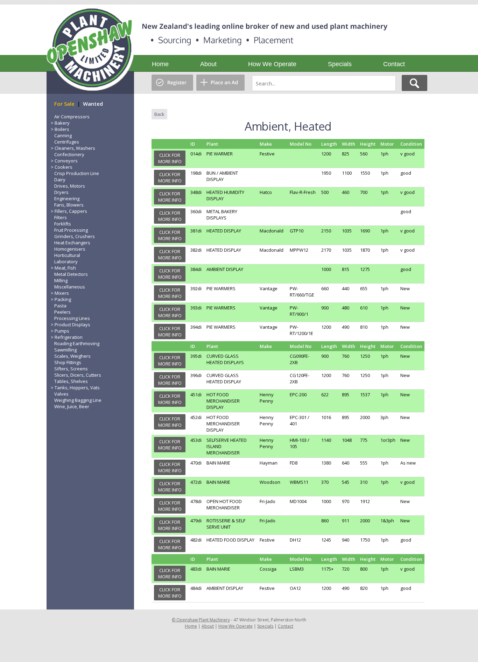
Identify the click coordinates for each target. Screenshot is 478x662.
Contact (394, 64)
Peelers (62, 312)
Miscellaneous (69, 287)
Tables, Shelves (71, 381)
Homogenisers (69, 249)
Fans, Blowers (69, 205)
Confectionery (69, 154)
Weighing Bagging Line (77, 400)
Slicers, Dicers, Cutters (77, 375)
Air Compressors (72, 116)
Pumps (62, 331)
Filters (60, 217)
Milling (61, 280)
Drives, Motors (69, 186)
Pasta (60, 305)
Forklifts (62, 224)
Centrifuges (66, 142)
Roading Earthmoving (76, 343)
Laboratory (66, 261)
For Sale (64, 103)
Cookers (63, 167)
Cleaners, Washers (75, 148)
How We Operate (272, 64)
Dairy (59, 179)
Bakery (62, 123)
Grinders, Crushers (74, 236)
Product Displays (72, 324)
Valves (61, 394)
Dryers (61, 192)
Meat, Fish (65, 268)
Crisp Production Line (76, 173)
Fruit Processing (71, 230)
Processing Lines (72, 318)
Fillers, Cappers (71, 211)
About (208, 64)
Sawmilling (65, 350)
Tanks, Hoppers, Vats (77, 387)
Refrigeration (69, 337)
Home (160, 64)
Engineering (66, 198)
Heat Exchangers (72, 242)
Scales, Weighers (72, 356)
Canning (63, 135)
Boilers (62, 129)
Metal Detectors (71, 274)
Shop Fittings (67, 362)
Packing (63, 299)
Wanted (93, 103)
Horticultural (67, 255)
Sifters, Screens (71, 368)
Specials (340, 64)
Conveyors (66, 161)
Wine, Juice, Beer (71, 406)
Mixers (62, 293)
